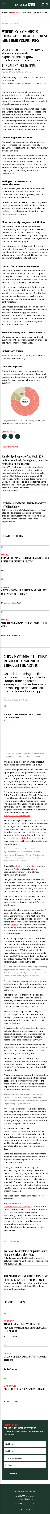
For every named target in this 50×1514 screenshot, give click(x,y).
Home (5, 23)
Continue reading (10, 490)
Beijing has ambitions (26, 866)
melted (34, 829)
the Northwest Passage (15, 1131)
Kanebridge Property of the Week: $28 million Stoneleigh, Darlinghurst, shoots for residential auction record (25, 460)
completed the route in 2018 (17, 815)
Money (14, 23)
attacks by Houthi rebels (19, 838)
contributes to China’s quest (17, 1206)
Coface (14, 924)
